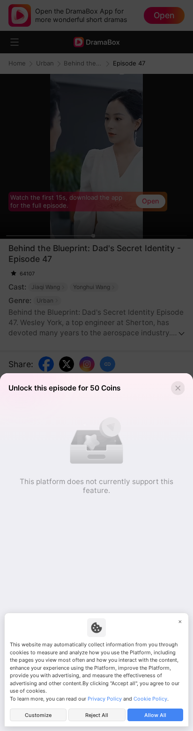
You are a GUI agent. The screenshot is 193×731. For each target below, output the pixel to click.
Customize (38, 715)
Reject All (96, 715)
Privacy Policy (105, 698)
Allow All (155, 715)
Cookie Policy (150, 698)
